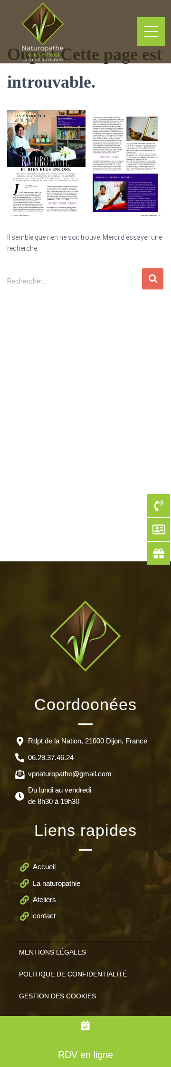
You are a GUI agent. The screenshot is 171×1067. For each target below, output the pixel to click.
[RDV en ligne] (85, 1025)
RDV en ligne (85, 1054)
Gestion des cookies (57, 996)
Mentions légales (52, 952)
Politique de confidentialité (73, 974)
